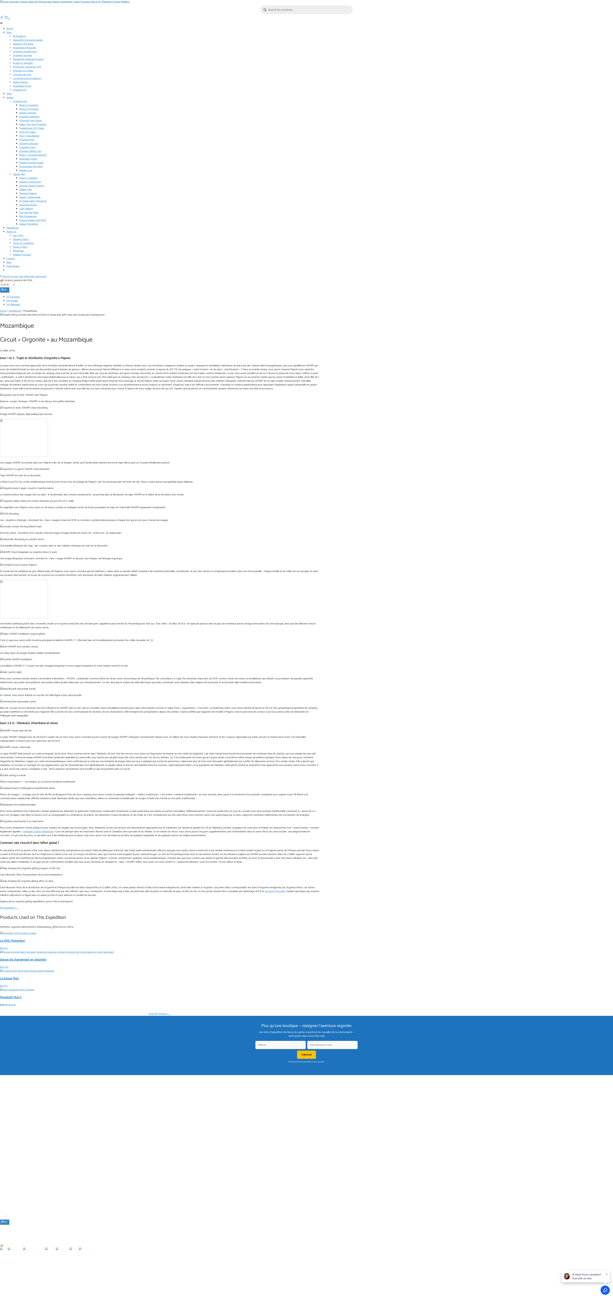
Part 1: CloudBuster (29, 136)
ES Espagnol (13, 297)
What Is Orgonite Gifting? (32, 155)
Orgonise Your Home (30, 120)
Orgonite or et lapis (23, 71)
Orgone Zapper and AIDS (32, 220)
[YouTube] (6, 1217)
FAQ (8, 1178)
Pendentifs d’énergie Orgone (28, 59)
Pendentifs (11, 1131)
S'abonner (306, 1055)
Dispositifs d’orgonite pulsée (28, 40)
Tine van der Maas (28, 212)
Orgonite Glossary (28, 143)
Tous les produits (14, 1121)
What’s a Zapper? (28, 178)
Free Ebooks (12, 266)
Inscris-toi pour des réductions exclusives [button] (24, 276)
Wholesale (18, 251)
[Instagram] (9, 1217)
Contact (10, 258)
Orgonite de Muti (22, 75)
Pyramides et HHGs (15, 1135)
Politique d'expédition (16, 1183)
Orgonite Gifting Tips (30, 151)
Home (9, 29)
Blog (8, 262)
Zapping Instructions (30, 182)
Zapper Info (19, 174)
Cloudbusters (12, 1126)
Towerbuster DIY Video (31, 128)
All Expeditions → (9, 908)
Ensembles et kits (22, 86)
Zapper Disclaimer (28, 224)
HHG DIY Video (27, 132)
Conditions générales (16, 1187)
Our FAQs (18, 235)
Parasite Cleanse (28, 193)
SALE (9, 94)
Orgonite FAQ (26, 140)
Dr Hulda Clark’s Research (32, 201)
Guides (10, 97)
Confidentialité (13, 1192)
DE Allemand (13, 304)
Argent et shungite (23, 63)
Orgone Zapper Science (31, 186)
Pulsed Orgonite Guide (31, 163)
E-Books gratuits (14, 1106)
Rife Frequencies (28, 216)
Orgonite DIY (20, 90)
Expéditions (11, 1102)
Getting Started (27, 113)
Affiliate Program (22, 255)
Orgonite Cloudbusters (25, 52)
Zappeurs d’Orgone (23, 44)
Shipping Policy (21, 239)
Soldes (9, 1158)
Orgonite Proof (27, 147)
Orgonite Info (20, 101)
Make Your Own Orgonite (32, 124)
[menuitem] (309, 297)
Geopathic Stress (28, 159)
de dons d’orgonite (275, 891)
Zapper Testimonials (30, 197)
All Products (19, 36)
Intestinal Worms (28, 205)
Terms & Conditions (23, 243)
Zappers (10, 1140)
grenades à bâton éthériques (38, 831)
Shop (9, 32)
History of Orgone (28, 109)
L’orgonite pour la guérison (27, 78)
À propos (10, 1174)
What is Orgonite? (28, 105)
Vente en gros (13, 1197)
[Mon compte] (2, 18)
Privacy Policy (20, 247)
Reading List (25, 170)
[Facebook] (2, 1217)
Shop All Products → (159, 1014)
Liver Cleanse (26, 209)
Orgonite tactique (22, 55)
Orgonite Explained (29, 117)
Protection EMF (13, 1144)
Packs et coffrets (14, 1154)
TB (151, 640)
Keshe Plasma (20, 82)
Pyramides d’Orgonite (24, 48)
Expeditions (12, 228)
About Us (11, 232)
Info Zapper (11, 1092)
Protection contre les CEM (27, 67)
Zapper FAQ (25, 189)
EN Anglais (12, 301)
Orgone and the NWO (31, 166)
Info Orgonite (12, 1088)
